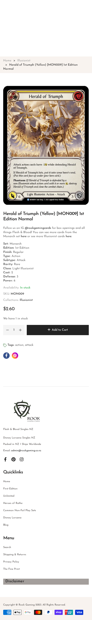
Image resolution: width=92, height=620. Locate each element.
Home (6, 481)
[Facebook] (5, 459)
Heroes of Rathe (12, 503)
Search (7, 547)
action (19, 345)
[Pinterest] (13, 459)
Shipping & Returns (14, 554)
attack (29, 345)
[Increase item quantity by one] (20, 330)
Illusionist (26, 300)
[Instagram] (21, 459)
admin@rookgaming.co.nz (26, 450)
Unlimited (8, 496)
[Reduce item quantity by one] (7, 330)
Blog (5, 525)
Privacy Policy (11, 562)
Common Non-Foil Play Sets (19, 510)
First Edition (10, 488)
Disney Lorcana (12, 517)
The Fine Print (11, 569)
